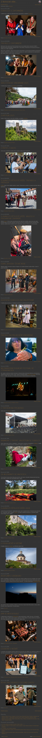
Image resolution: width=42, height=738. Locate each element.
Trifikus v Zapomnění (11, 43)
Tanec (21, 110)
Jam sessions (6, 643)
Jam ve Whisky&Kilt (10, 614)
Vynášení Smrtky (8, 720)
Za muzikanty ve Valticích (13, 474)
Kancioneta (13, 110)
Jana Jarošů (5, 736)
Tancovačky (10, 502)
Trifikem (35, 443)
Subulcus (30, 13)
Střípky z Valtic (8, 148)
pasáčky (25, 118)
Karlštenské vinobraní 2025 (14, 83)
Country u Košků (9, 649)
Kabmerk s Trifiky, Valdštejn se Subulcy (20, 441)
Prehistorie (27, 717)
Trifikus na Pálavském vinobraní (17, 335)
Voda (38, 718)
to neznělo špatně (36, 581)
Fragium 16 (6, 294)
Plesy (16, 677)
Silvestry (31, 717)
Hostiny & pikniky (33, 716)
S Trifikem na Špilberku (12, 408)
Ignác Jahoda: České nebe (13, 264)
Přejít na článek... (37, 36)
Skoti (35, 717)
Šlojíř (13, 718)
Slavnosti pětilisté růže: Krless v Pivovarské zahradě (17, 217)
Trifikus (9, 77)
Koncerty (6, 37)
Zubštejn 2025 (7, 115)
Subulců (29, 444)
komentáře (38, 736)
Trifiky (8, 410)
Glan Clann (19, 716)
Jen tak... (11, 643)
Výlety (24, 110)
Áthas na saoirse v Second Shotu (17, 683)
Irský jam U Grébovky (11, 576)
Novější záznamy (4, 4)
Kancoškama (14, 85)
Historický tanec (7, 110)
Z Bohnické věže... (9, 2)
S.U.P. (7, 718)
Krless (5, 221)
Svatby (10, 718)
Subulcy (11, 546)
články (34, 736)
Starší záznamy (38, 4)
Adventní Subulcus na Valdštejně (17, 300)
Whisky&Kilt (15, 616)
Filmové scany (8, 716)
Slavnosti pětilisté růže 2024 (15, 508)
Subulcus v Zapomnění (12, 11)
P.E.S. (20, 717)
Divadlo (3, 716)
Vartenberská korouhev (32, 718)
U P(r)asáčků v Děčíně (11, 543)
